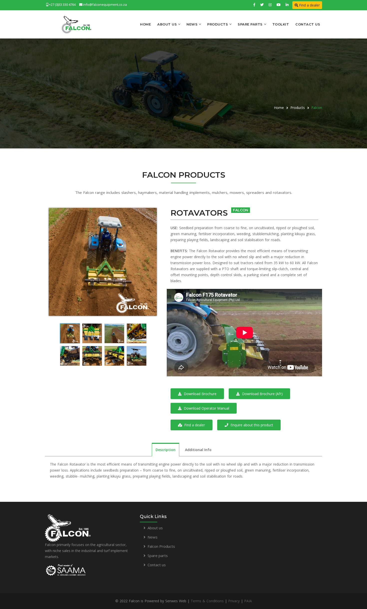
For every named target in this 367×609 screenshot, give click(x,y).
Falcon (316, 107)
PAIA (248, 601)
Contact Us (307, 24)
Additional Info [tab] (198, 449)
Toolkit (280, 24)
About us (155, 527)
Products (217, 24)
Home (145, 24)
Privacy (234, 601)
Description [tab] (166, 449)
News (191, 24)
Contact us (157, 564)
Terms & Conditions (207, 601)
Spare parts (158, 555)
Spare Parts (250, 24)
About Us (167, 24)
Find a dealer (309, 5)
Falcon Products (161, 546)
